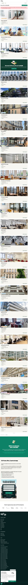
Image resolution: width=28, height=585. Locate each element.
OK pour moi (12, 581)
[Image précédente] (1, 14)
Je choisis (4, 581)
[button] (1, 584)
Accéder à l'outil (14, 68)
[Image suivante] (26, 14)
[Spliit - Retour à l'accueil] (2, 1)
